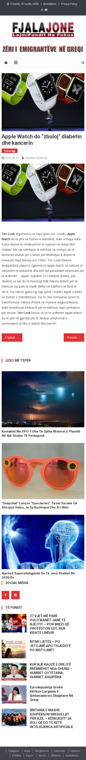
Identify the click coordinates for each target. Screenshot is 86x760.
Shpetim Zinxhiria (36, 158)
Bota (27, 751)
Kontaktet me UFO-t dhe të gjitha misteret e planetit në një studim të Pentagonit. (41, 434)
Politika (16, 755)
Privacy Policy (69, 4)
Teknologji (9, 150)
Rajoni (29, 755)
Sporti (42, 755)
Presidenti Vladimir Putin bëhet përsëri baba (75, 337)
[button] (43, 193)
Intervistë (59, 751)
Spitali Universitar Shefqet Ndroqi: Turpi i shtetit (14, 337)
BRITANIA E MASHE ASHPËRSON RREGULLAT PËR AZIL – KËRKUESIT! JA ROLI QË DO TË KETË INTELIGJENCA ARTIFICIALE (51, 718)
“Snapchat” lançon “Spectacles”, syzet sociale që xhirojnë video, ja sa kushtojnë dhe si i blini (39, 505)
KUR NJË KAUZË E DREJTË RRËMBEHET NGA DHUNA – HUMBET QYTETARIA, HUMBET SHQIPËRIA (51, 670)
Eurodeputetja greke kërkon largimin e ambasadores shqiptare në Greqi (51, 693)
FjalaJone (14, 751)
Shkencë (56, 755)
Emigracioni (42, 751)
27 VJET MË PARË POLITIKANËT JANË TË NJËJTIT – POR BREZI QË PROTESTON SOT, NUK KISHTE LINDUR (49, 624)
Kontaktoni (49, 4)
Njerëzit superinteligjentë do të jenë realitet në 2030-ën (38, 575)
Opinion (75, 751)
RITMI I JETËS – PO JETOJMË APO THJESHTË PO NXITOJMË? (50, 646)
